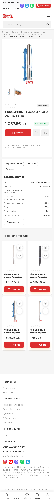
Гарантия (7, 422)
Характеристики (14, 164)
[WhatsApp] (32, 6)
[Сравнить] (45, 132)
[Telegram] (27, 6)
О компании (9, 388)
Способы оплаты (11, 409)
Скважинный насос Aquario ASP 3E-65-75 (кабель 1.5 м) (12, 275)
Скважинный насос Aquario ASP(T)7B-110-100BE (38, 275)
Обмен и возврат (12, 418)
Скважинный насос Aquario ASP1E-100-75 (12, 331)
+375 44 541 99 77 (11, 2)
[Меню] (48, 16)
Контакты (8, 392)
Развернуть (13, 222)
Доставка (10, 169)
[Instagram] (5, 462)
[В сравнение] (19, 247)
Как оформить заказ (13, 405)
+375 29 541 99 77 (11, 9)
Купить (16, 289)
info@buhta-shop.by (13, 456)
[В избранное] (36, 132)
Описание (31, 164)
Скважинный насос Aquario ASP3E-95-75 (38, 331)
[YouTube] (11, 462)
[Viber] (22, 6)
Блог (5, 435)
